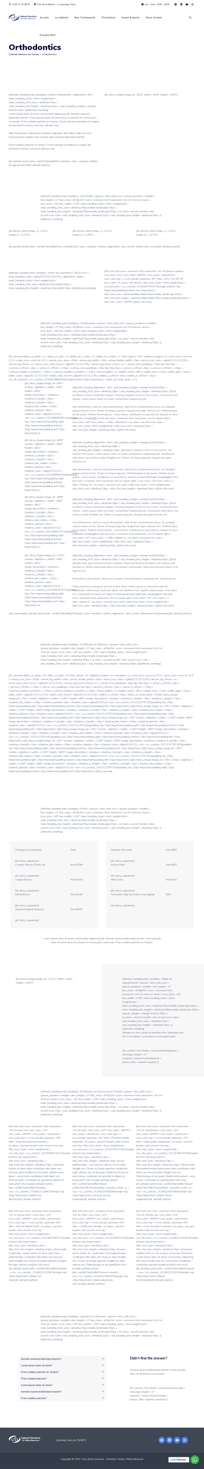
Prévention (108, 17)
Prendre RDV (48, 35)
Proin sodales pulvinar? (34, 1378)
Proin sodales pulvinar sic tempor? (40, 1371)
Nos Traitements (85, 17)
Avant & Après (131, 17)
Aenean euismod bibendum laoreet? (41, 1358)
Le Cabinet (61, 17)
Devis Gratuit (154, 17)
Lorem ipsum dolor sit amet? (37, 1365)
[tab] (62, 1359)
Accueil (44, 17)
